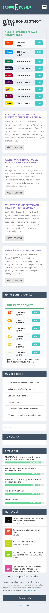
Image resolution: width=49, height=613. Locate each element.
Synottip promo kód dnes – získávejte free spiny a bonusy (23, 116)
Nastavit (24, 605)
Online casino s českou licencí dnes (26, 531)
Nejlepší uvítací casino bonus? (21, 389)
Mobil (15, 544)
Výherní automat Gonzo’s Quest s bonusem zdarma (20, 469)
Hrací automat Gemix (15, 491)
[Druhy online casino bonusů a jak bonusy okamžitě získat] (8, 520)
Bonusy (19, 121)
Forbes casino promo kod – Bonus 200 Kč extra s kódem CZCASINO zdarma (28, 554)
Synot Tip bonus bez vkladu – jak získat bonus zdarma (23, 206)
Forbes (15, 560)
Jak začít (22, 523)
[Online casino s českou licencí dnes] (8, 531)
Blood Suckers (11, 499)
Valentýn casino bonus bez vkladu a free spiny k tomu (22, 161)
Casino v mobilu (15, 402)
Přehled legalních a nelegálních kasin (24, 415)
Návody (25, 212)
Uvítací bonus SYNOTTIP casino (24, 250)
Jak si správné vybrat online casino (23, 382)
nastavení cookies (30, 590)
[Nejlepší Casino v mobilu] (8, 543)
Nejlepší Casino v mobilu (24, 541)
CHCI (39, 42)
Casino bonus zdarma (18, 395)
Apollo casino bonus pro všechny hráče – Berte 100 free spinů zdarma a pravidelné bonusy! (28, 568)
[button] (40, 576)
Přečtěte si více (14, 147)
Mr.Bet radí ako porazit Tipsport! (23, 408)
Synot (24, 121)
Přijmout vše (24, 598)
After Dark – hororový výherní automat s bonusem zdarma (24, 480)
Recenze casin (23, 544)
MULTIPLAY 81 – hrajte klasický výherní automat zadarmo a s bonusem (22, 458)
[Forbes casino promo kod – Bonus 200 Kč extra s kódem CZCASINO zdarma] (8, 554)
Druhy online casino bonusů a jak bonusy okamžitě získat (28, 519)
